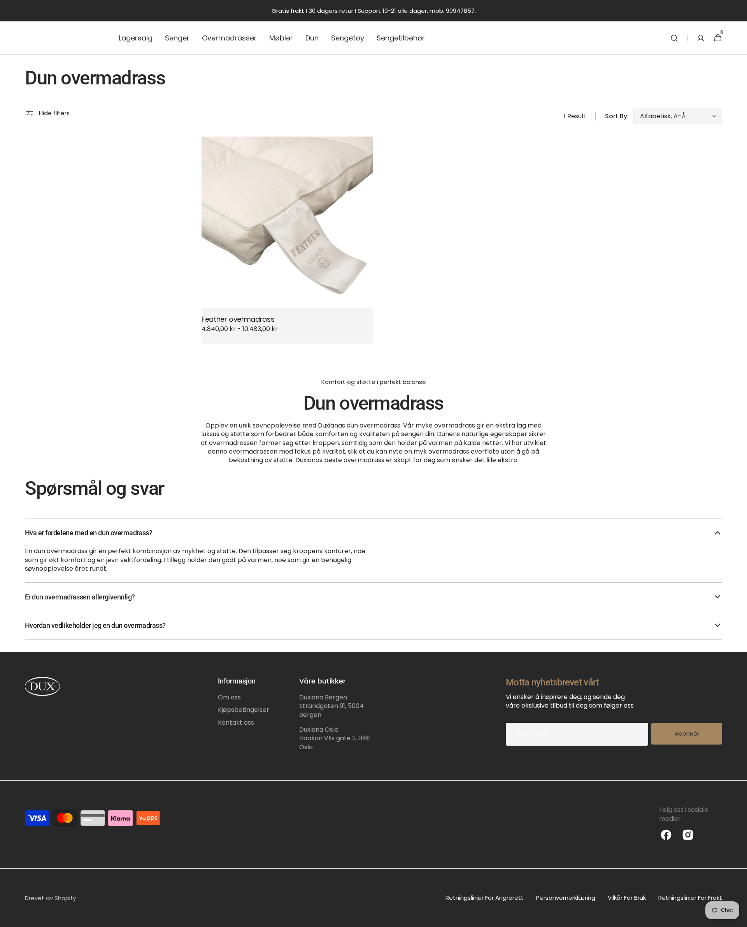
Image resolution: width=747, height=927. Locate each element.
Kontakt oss (236, 722)
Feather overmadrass (238, 319)
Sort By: (617, 116)
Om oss (229, 697)
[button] (674, 37)
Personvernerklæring (565, 898)
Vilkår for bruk (627, 898)
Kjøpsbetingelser (243, 709)
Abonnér (687, 733)
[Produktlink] (287, 240)
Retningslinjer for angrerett (484, 898)
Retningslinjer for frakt (690, 898)
